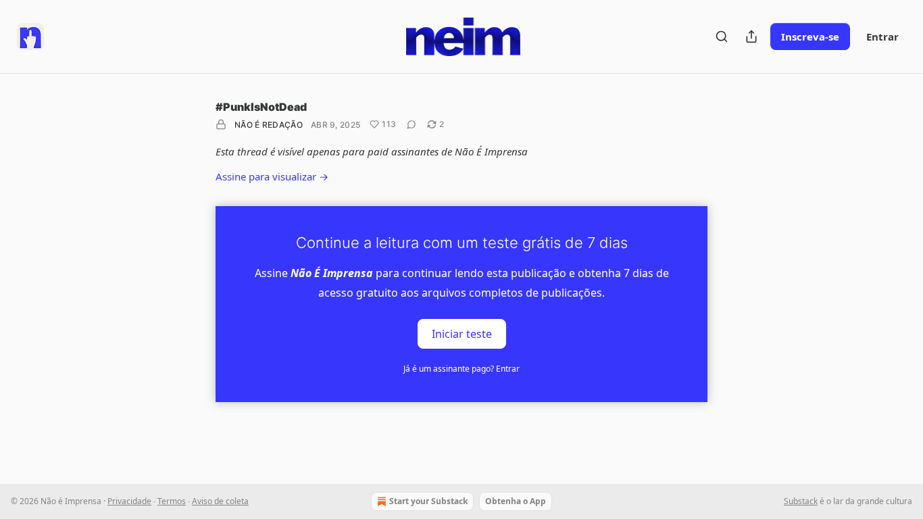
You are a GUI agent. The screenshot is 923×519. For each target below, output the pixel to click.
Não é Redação (268, 125)
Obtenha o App (515, 501)
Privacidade (129, 501)
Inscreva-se (810, 36)
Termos (171, 501)
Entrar (882, 36)
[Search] (721, 36)
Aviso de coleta (220, 501)
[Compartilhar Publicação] (751, 36)
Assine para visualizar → (272, 176)
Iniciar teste (462, 333)
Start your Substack (428, 501)
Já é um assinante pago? (461, 368)
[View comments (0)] (411, 124)
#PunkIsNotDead (261, 107)
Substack (801, 501)
